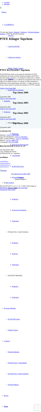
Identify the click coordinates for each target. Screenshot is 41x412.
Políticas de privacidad (20, 188)
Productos (23, 32)
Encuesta (7, 4)
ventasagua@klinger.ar (5, 163)
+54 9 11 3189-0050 (22, 138)
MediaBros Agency (6, 188)
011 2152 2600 (13, 142)
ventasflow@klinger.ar (5, 164)
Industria (16, 32)
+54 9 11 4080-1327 (12, 140)
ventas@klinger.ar (4, 161)
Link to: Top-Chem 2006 (8, 119)
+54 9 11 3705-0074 (20, 137)
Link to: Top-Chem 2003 (8, 98)
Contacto (7, 2)
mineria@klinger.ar (4, 166)
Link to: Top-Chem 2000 (8, 88)
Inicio (11, 32)
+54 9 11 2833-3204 (12, 135)
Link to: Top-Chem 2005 (8, 109)
